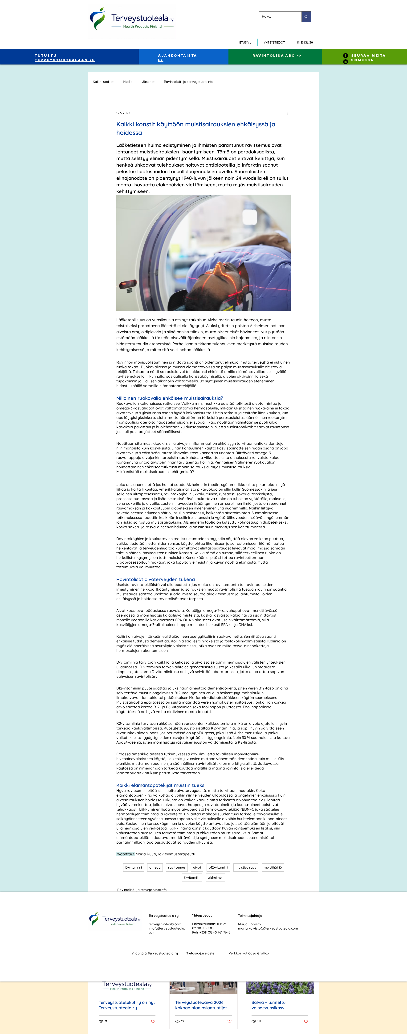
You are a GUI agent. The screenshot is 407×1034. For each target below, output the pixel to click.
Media (128, 82)
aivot (197, 867)
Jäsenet (148, 82)
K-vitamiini (192, 877)
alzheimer (215, 877)
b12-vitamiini (218, 867)
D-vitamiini (133, 867)
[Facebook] (345, 55)
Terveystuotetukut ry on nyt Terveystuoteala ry (127, 1005)
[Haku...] (306, 17)
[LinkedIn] (345, 61)
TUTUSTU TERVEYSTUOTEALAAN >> (65, 57)
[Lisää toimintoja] (288, 113)
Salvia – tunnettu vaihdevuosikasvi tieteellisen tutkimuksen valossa (275, 1005)
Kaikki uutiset (103, 82)
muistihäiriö (273, 867)
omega (155, 867)
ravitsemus (177, 867)
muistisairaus (246, 867)
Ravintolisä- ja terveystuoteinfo (188, 82)
